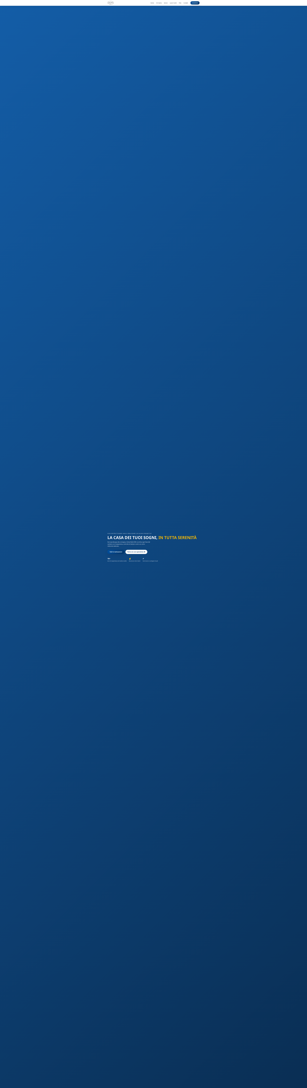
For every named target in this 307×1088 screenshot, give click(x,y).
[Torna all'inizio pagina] (110, 3)
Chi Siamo (159, 3)
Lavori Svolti (173, 3)
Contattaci (195, 3)
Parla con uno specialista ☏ (136, 552)
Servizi (166, 3)
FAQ (180, 3)
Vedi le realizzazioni (116, 552)
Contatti (185, 3)
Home (152, 3)
